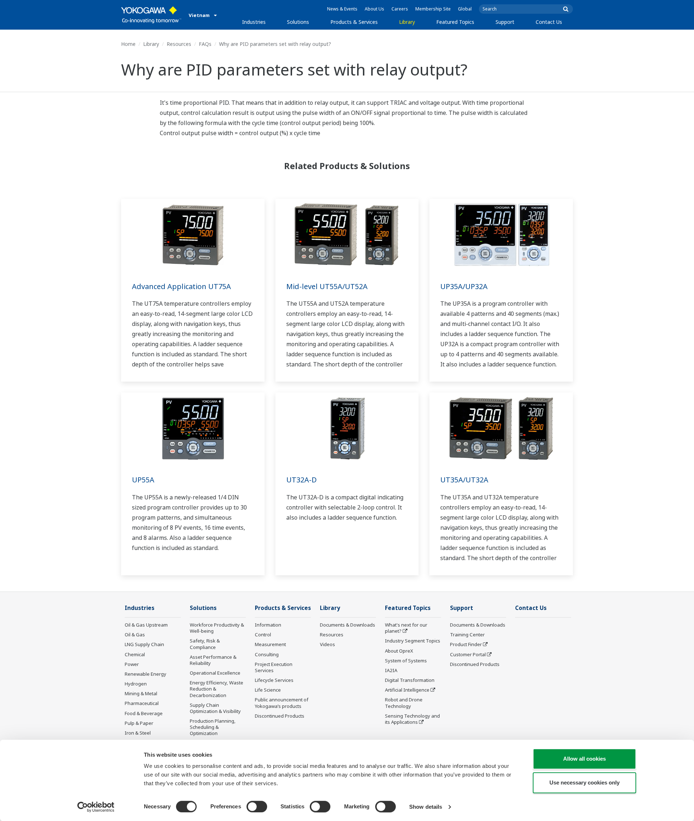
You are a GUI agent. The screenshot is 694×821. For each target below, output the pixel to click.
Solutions (298, 21)
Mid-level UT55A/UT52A (327, 286)
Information (268, 625)
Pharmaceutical (142, 703)
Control (263, 634)
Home (128, 43)
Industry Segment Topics (412, 640)
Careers (399, 9)
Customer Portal (468, 654)
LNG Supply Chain (144, 644)
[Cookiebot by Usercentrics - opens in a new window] (96, 806)
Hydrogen (136, 683)
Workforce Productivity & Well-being (217, 628)
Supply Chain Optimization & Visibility (215, 708)
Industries (254, 21)
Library (407, 21)
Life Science (268, 690)
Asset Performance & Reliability (213, 660)
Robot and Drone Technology (404, 702)
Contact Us (549, 21)
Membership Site (433, 9)
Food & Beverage (144, 713)
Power (132, 664)
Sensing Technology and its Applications (412, 719)
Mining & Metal (141, 693)
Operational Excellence (215, 673)
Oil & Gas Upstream (146, 625)
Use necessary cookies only (584, 782)
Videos (327, 644)
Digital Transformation (409, 680)
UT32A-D (301, 480)
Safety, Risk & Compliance (205, 643)
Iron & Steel (138, 733)
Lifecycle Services (274, 680)
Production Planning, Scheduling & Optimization (213, 727)
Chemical (135, 654)
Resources (179, 43)
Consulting (267, 654)
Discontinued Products (279, 716)
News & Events (342, 9)
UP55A (143, 480)
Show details (425, 807)
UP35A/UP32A (464, 286)
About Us (374, 9)
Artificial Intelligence (407, 690)
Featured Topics (455, 21)
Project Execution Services (273, 667)
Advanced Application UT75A (181, 286)
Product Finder (466, 644)
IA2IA (391, 670)
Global (465, 9)
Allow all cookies (584, 759)
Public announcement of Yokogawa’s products (281, 702)
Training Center (467, 634)
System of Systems (406, 660)
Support (505, 21)
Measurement (270, 644)
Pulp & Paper (139, 723)
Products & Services (354, 21)
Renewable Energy (145, 674)
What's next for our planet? (406, 628)
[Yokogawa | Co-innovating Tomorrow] (151, 14)
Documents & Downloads (347, 625)
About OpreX (399, 651)
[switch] (257, 806)
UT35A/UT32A (464, 480)
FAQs (205, 43)
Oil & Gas (135, 634)
